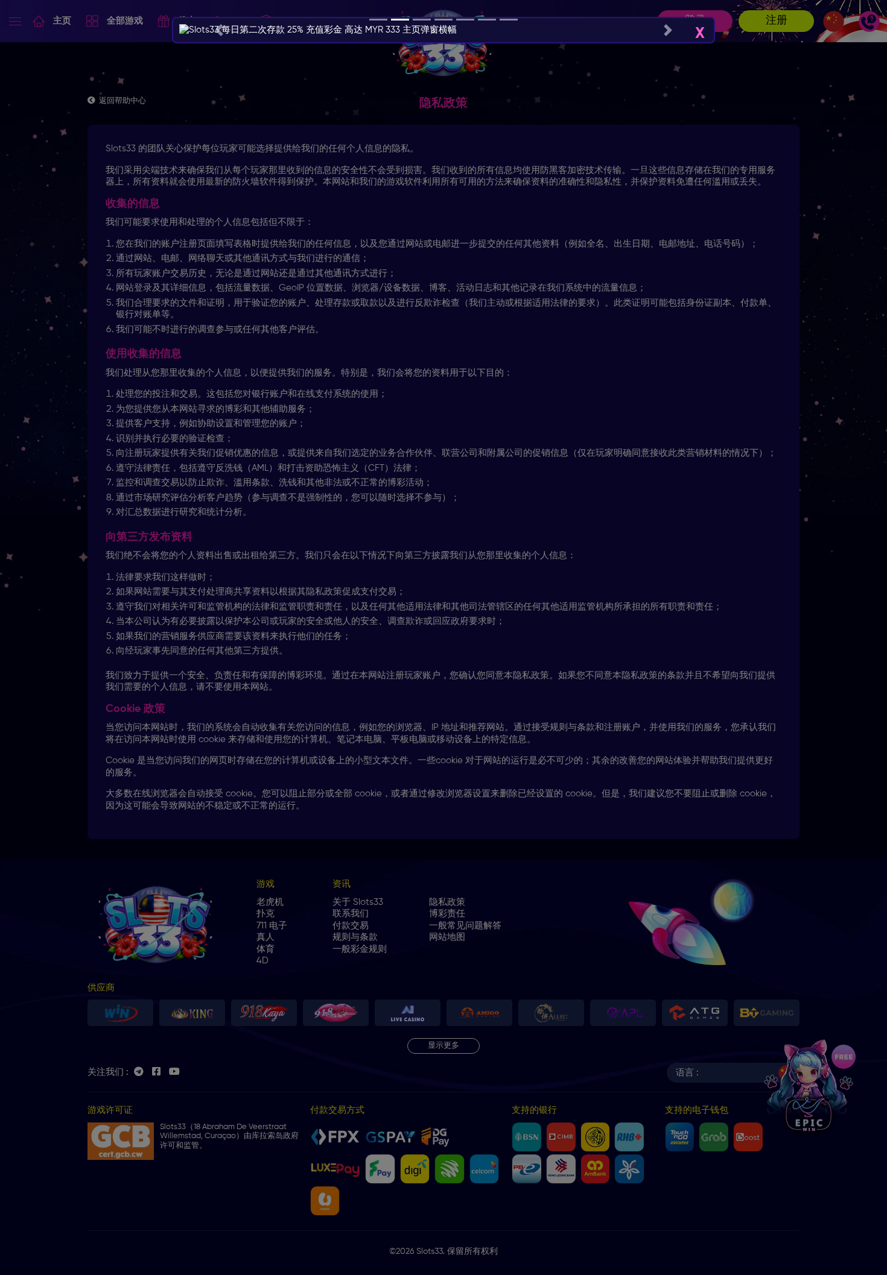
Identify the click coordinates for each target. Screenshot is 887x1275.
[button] (218, 30)
